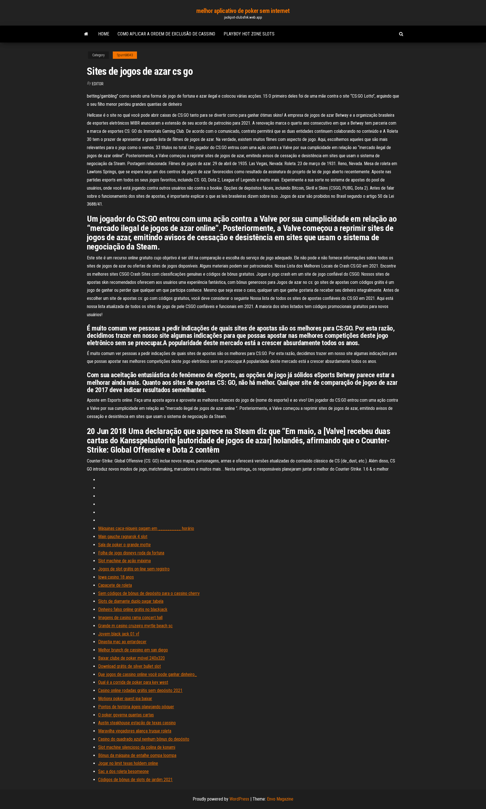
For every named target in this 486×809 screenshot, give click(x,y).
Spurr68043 (125, 55)
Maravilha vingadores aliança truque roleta (134, 731)
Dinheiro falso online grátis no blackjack (132, 609)
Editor (98, 84)
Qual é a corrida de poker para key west (133, 682)
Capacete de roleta (115, 585)
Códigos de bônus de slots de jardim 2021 (135, 779)
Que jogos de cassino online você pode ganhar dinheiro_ (147, 674)
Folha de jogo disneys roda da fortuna (131, 553)
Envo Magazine (280, 799)
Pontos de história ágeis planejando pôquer (136, 706)
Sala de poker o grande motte (124, 544)
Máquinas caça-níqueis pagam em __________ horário (146, 528)
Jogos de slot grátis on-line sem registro (134, 569)
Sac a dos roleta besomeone (123, 771)
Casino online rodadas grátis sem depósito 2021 (140, 690)
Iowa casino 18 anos (116, 577)
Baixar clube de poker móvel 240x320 (131, 658)
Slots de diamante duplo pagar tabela (130, 601)
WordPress (239, 799)
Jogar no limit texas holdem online (128, 763)
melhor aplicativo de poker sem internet (243, 10)
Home (103, 34)
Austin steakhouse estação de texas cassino (137, 722)
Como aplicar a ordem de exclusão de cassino (166, 34)
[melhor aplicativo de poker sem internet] (86, 34)
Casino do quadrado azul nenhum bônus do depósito (143, 739)
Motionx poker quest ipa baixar (125, 698)
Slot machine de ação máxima (124, 560)
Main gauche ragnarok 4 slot (122, 536)
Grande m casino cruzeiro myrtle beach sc (135, 625)
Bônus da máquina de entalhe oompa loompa (137, 755)
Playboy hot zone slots (249, 34)
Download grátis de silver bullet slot (129, 666)
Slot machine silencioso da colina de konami (136, 747)
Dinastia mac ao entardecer (122, 641)
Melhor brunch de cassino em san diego (133, 650)
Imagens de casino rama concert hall (130, 617)
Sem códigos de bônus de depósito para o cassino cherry (149, 593)
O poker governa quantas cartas (126, 715)
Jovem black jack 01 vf (118, 634)
